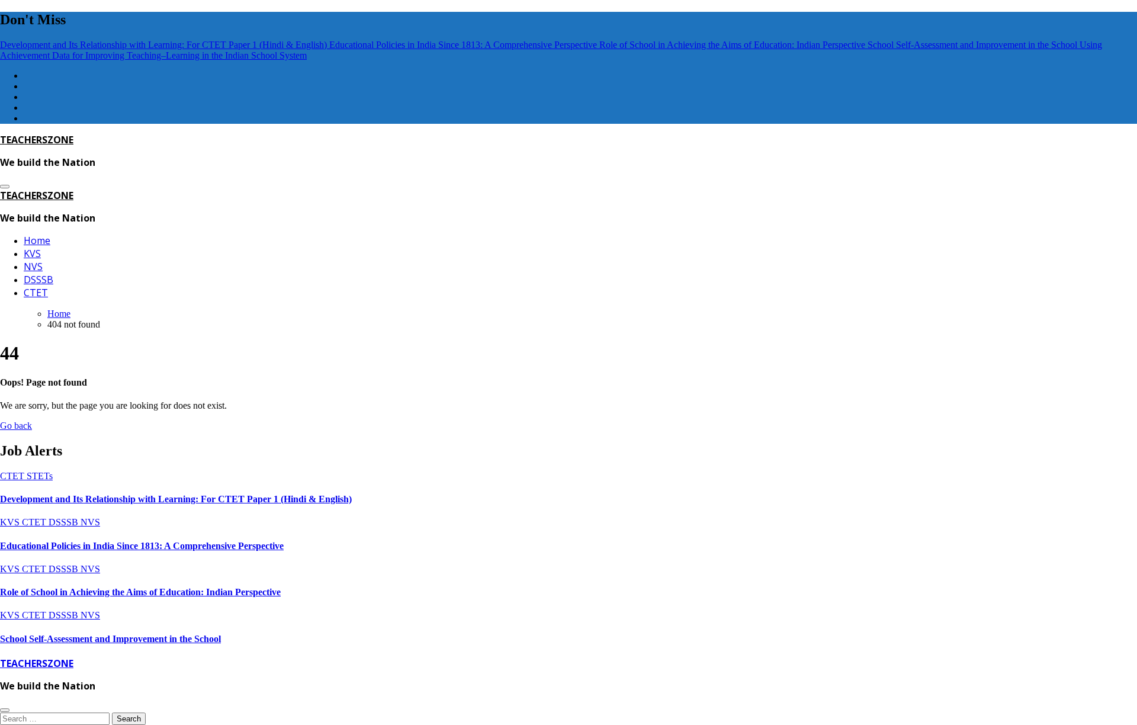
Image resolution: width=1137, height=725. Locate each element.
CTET (36, 292)
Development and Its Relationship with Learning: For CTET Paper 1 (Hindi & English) (176, 499)
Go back (16, 426)
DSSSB (38, 279)
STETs (40, 476)
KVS (32, 253)
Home (37, 240)
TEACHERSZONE (36, 139)
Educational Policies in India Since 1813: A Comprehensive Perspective (142, 546)
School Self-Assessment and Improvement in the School (110, 639)
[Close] (4, 710)
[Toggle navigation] (4, 186)
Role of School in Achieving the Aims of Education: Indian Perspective (140, 592)
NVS (33, 266)
